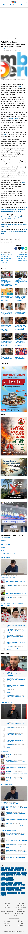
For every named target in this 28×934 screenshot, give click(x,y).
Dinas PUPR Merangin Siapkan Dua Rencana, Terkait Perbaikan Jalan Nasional (14, 209)
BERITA (3, 541)
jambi (19, 872)
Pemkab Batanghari (6, 242)
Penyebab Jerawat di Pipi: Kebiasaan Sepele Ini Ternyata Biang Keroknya (21, 312)
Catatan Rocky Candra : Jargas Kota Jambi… (15, 846)
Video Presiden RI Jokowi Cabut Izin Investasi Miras (14, 231)
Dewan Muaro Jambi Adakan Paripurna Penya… (16, 768)
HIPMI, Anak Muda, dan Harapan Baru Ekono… (15, 858)
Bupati (19, 86)
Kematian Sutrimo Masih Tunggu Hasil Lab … (15, 686)
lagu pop (15, 885)
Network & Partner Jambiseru (20, 908)
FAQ (7, 905)
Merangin (3, 887)
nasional (2, 890)
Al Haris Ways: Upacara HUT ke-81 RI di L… (16, 637)
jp (14, 875)
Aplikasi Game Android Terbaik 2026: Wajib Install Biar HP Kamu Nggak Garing (21, 343)
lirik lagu (23, 885)
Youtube (8, 925)
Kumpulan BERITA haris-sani (7, 877)
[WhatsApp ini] (25, 248)
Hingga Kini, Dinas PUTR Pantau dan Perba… (15, 756)
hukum (24, 182)
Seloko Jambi (4, 802)
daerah (16, 118)
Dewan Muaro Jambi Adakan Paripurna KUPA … (16, 779)
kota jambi (18, 875)
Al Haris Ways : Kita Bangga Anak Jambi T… (16, 625)
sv (21, 892)
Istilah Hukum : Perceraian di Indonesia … (16, 587)
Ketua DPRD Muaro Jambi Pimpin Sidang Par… (16, 773)
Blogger (21, 925)
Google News (20, 905)
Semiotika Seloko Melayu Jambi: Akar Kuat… (15, 814)
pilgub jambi (3, 892)
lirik (19, 885)
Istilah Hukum (5, 557)
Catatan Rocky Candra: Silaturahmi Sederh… (15, 835)
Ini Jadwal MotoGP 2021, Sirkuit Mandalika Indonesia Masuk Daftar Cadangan (7, 257)
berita (13, 867)
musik (11, 887)
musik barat (16, 887)
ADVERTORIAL (6, 538)
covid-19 (16, 870)
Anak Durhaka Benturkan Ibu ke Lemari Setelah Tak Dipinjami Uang (21, 256)
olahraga (11, 890)
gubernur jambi (13, 872)
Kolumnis (15, 585)
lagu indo (10, 885)
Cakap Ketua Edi (10, 695)
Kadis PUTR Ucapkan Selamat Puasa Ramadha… (15, 762)
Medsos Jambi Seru (20, 913)
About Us (7, 903)
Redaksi (7, 913)
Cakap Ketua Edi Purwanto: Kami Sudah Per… (15, 697)
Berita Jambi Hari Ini (19, 867)
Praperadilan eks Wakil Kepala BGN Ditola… (16, 691)
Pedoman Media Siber (7, 911)
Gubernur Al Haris (4, 872)
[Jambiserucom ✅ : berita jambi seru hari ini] (14, 2)
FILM (2, 550)
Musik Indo (22, 887)
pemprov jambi (18, 890)
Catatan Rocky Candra (9, 830)
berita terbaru (3, 870)
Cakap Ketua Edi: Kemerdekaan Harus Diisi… (15, 741)
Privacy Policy (21, 911)
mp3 (7, 887)
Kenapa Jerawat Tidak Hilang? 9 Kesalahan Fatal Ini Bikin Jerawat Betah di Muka (20, 298)
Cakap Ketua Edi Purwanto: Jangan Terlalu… (16, 729)
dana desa (3, 237)
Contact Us (21, 903)
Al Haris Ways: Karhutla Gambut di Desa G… (16, 643)
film (23, 870)
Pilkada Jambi (10, 892)
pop (15, 892)
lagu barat (20, 882)
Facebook (8, 921)
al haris (2, 867)
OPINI (3, 547)
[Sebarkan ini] (15, 248)
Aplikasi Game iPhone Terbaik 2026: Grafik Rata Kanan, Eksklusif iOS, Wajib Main (6, 343)
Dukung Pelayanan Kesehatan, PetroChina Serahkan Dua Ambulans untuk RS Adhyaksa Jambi (21, 281)
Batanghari (8, 867)
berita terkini (10, 870)
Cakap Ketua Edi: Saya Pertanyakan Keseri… (16, 746)
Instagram (8, 923)
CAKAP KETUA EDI (6, 702)
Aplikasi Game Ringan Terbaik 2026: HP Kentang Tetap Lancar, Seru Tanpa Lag (6, 358)
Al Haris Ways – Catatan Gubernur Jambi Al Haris (12, 604)
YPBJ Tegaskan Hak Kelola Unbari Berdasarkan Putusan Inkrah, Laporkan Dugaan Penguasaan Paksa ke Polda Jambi (6, 282)
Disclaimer (14, 916)
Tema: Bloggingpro (20, 931)
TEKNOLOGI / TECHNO (8, 553)
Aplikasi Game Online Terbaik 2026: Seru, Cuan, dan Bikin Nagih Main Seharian (20, 358)
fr (25, 870)
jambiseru (3, 875)
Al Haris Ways (10, 623)
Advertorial (5, 752)
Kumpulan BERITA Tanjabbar (7, 882)
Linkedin (21, 923)
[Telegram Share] (22, 248)
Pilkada (6, 134)
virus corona (3, 895)
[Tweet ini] (19, 248)
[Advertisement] (14, 22)
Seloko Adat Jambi (7, 784)
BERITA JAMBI (5, 544)
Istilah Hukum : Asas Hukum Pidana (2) (16, 599)
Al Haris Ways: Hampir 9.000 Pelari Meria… (16, 648)
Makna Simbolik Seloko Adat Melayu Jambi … (12, 803)
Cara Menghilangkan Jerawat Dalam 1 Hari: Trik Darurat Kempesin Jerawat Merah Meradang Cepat (6, 328)
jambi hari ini (24, 872)
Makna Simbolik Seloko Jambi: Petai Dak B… (16, 808)
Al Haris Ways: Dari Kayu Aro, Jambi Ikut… (16, 631)
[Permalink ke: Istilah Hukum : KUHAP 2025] (14, 567)
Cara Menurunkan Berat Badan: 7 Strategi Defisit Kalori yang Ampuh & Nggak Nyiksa (7, 298)
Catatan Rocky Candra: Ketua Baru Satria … (16, 852)
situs (19, 892)
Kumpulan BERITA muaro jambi (7, 880)
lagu (15, 882)
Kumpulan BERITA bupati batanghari (10, 239)
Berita (8, 672)
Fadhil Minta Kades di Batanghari (16, 237)
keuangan (11, 118)
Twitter (21, 921)
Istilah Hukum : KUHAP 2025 (8, 577)
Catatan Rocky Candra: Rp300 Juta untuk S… (16, 841)
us (24, 892)
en (20, 870)
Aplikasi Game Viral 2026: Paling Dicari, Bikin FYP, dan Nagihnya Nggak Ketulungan (21, 327)
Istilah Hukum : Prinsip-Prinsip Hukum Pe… (16, 582)
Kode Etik (7, 908)
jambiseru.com (10, 875)
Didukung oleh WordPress (9, 931)
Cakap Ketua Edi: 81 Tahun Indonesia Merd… (14, 735)
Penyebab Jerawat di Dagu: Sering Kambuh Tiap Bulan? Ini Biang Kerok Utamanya (6, 312)
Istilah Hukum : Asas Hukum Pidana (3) (16, 593)
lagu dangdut (3, 885)
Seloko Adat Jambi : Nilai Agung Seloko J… (16, 825)
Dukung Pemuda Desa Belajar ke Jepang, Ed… (15, 674)
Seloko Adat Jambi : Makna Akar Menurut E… (16, 820)
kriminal (23, 875)
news (7, 890)
